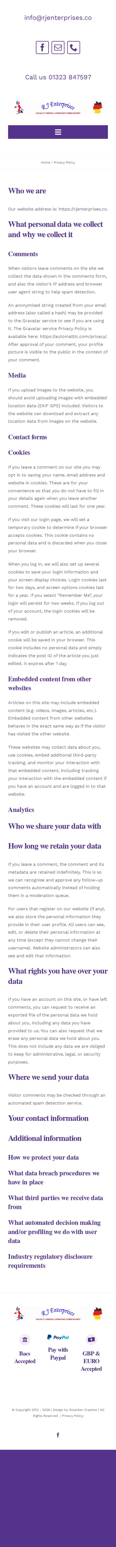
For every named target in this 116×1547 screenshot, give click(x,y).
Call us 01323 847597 (58, 77)
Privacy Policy (72, 1416)
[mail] (58, 47)
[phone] (73, 47)
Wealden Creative (83, 1410)
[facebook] (42, 47)
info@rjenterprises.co (58, 17)
